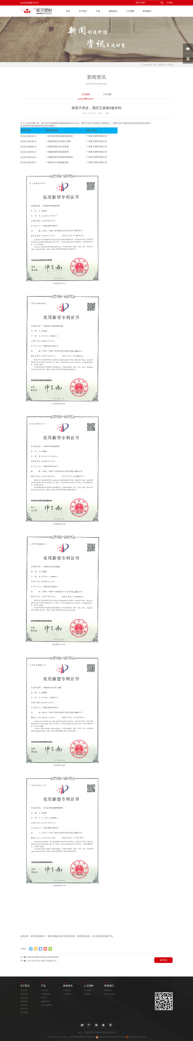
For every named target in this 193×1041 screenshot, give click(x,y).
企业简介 (24, 990)
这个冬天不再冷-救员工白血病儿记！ (43, 961)
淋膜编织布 (45, 1001)
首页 (68, 11)
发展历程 (24, 994)
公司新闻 (86, 94)
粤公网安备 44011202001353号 (112, 1037)
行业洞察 (107, 94)
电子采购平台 (109, 994)
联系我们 (147, 11)
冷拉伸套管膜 (46, 1005)
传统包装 (44, 990)
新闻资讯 (113, 11)
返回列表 (163, 960)
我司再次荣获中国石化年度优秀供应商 (43, 957)
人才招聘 (130, 11)
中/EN (170, 3)
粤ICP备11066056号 (137, 1037)
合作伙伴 (24, 1009)
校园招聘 (87, 994)
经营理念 (24, 998)
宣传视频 (24, 1012)
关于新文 (83, 11)
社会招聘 (87, 990)
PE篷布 (44, 998)
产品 (98, 11)
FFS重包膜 (45, 994)
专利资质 (24, 1005)
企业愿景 (24, 1001)
